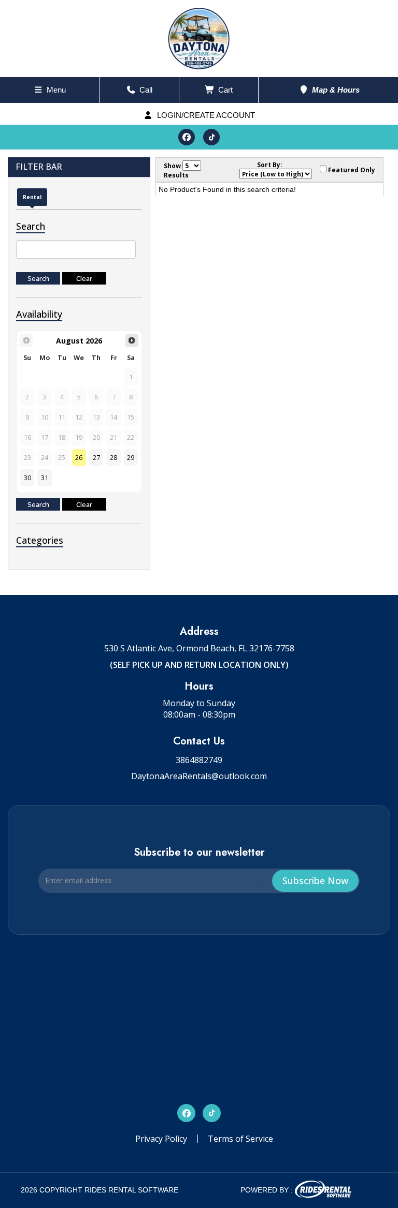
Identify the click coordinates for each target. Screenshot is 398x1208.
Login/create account (205, 115)
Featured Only (350, 170)
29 (130, 457)
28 (113, 457)
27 (96, 457)
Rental (32, 197)
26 (78, 457)
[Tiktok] (211, 137)
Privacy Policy (161, 1138)
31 (44, 477)
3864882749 (199, 760)
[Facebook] (186, 137)
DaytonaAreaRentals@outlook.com (199, 776)
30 (27, 477)
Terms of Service (240, 1138)
